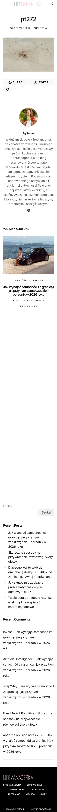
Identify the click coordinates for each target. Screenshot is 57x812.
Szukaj (8, 506)
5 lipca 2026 (20, 300)
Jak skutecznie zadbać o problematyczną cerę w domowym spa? (25, 587)
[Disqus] (28, 359)
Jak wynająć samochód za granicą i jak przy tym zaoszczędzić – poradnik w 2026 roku (28, 290)
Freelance (14, 794)
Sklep (44, 794)
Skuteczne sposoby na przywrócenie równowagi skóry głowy (30, 557)
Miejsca (30, 794)
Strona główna (12, 785)
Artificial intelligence (18, 659)
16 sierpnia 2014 (20, 28)
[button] (20, 306)
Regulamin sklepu (15, 809)
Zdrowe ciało (35, 785)
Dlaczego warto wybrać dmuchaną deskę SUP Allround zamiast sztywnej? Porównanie (30, 572)
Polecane (36, 280)
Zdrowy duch (16, 789)
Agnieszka (40, 28)
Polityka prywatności (40, 809)
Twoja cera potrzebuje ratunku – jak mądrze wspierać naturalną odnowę (30, 602)
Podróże (20, 280)
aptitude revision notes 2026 (23, 735)
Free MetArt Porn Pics (18, 713)
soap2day (10, 686)
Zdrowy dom (36, 789)
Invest (7, 632)
